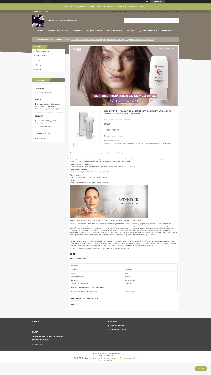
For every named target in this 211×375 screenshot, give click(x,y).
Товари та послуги (57, 30)
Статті (38, 60)
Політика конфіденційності (129, 358)
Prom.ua (117, 353)
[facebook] (71, 255)
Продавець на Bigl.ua (105, 356)
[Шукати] (176, 20)
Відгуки (38, 70)
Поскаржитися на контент (110, 358)
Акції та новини (114, 30)
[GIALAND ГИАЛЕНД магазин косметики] (38, 21)
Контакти (167, 30)
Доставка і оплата (148, 30)
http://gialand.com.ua (44, 126)
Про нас (130, 30)
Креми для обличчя (61, 40)
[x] (74, 255)
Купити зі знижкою (136, 6)
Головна (39, 30)
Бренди (76, 30)
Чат (202, 369)
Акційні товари (94, 30)
